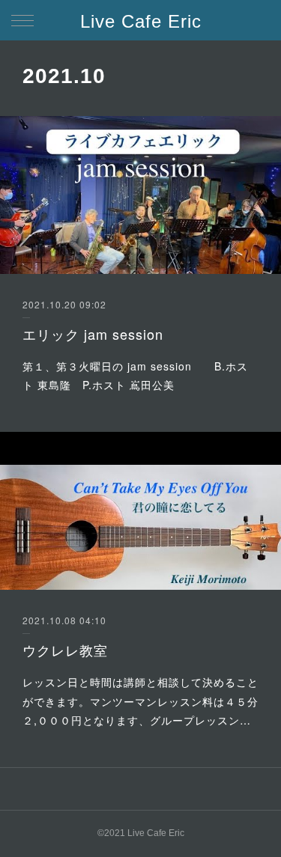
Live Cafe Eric (141, 21)
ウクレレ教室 (65, 649)
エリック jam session (92, 334)
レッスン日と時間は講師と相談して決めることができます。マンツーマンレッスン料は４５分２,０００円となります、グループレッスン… (140, 700)
